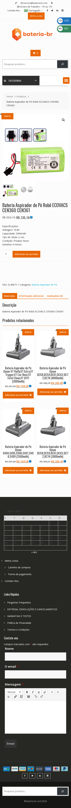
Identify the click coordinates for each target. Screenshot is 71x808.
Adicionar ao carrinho (26, 254)
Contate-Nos (13, 10)
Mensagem (14, 684)
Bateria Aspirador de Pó (44, 284)
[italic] (33, 692)
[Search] (62, 64)
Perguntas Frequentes (19, 602)
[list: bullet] (58, 692)
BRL (64, 28)
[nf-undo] (35, 696)
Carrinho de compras (19, 567)
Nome (9, 649)
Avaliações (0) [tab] (55, 295)
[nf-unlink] (21, 696)
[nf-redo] (41, 696)
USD (63, 20)
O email (11, 666)
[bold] (27, 692)
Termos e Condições (18, 629)
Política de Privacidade (19, 622)
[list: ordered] (52, 692)
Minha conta (36, 15)
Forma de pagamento (20, 574)
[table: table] (28, 696)
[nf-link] (15, 696)
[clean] (44, 692)
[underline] (38, 692)
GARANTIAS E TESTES (19, 616)
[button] (66, 80)
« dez (34, 552)
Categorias (15, 80)
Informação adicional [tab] (30, 295)
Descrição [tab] (9, 295)
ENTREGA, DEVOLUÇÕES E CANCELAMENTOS (32, 609)
